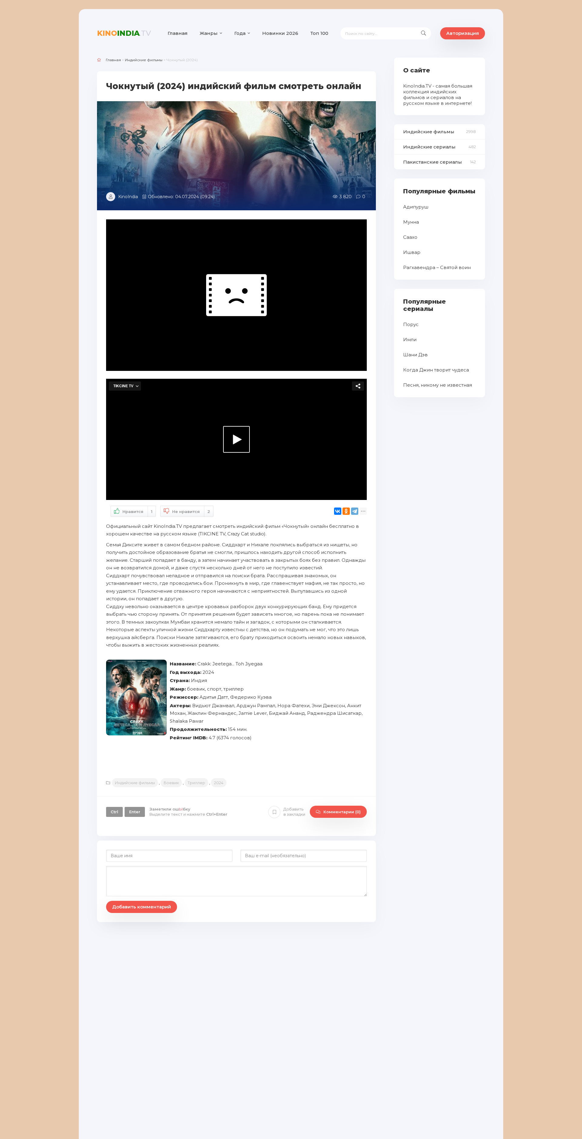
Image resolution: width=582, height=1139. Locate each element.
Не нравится (191, 511)
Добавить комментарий (141, 907)
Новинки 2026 (280, 33)
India (124, 33)
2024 (218, 782)
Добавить (294, 812)
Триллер (196, 782)
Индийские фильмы (135, 782)
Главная (178, 33)
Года (240, 33)
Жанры (209, 33)
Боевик (171, 782)
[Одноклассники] (346, 511)
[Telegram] (354, 511)
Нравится (137, 511)
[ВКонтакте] (337, 511)
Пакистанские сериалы (432, 162)
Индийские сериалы (429, 147)
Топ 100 (319, 33)
